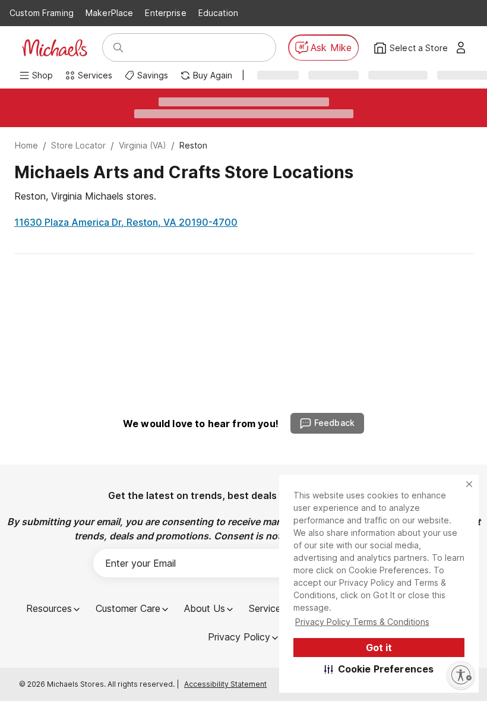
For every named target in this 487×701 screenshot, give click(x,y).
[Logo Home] (54, 48)
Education (218, 13)
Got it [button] (379, 647)
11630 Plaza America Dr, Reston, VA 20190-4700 (126, 222)
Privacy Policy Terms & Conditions (362, 622)
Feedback (334, 423)
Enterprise (165, 13)
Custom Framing (42, 13)
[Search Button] (118, 47)
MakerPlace (109, 13)
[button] (379, 668)
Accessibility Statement (225, 684)
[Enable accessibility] (461, 675)
